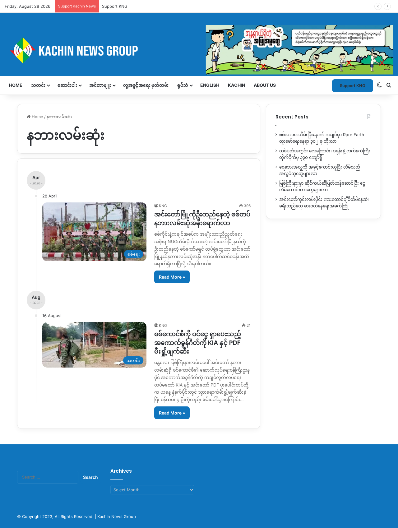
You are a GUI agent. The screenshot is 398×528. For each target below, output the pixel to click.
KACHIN (236, 85)
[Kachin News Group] (199, 50)
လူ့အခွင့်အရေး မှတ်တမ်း (146, 85)
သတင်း (38, 85)
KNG (163, 205)
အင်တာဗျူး (100, 85)
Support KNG (352, 85)
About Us (265, 85)
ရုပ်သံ (182, 85)
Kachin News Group (116, 516)
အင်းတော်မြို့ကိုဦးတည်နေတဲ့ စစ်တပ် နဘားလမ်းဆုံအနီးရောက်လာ (202, 218)
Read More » (172, 277)
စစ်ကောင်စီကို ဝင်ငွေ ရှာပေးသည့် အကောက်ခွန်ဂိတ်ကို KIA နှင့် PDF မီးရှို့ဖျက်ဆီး (197, 343)
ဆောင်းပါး (67, 85)
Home (15, 85)
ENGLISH (209, 85)
